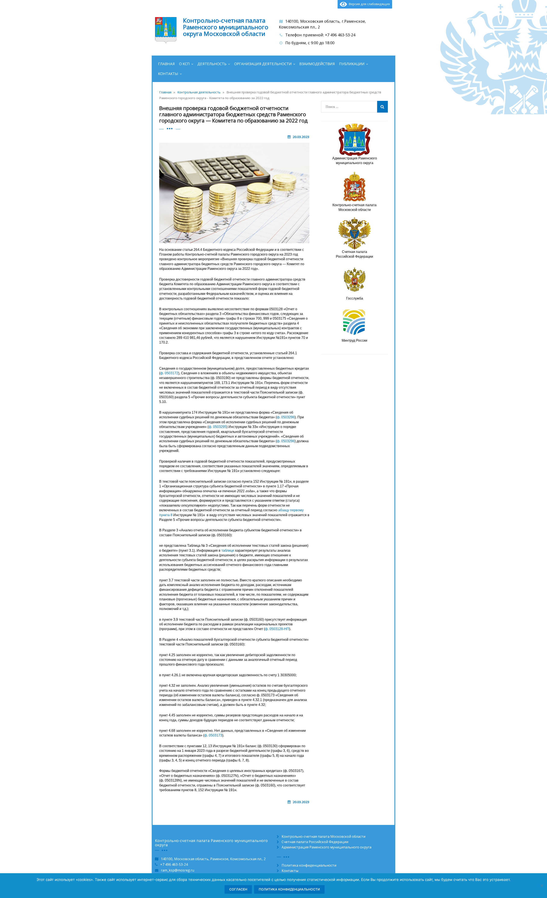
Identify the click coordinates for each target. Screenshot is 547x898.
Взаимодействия (317, 63)
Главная (166, 63)
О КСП (184, 63)
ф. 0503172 (169, 373)
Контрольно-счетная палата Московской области (323, 836)
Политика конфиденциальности (309, 865)
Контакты (168, 73)
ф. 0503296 (286, 417)
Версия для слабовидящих (368, 4)
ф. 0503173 (213, 735)
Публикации (352, 63)
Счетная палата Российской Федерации (315, 841)
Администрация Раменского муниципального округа (326, 847)
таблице (227, 550)
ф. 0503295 (217, 427)
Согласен (238, 889)
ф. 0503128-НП (277, 629)
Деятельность (211, 63)
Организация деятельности (263, 63)
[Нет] (542, 885)
